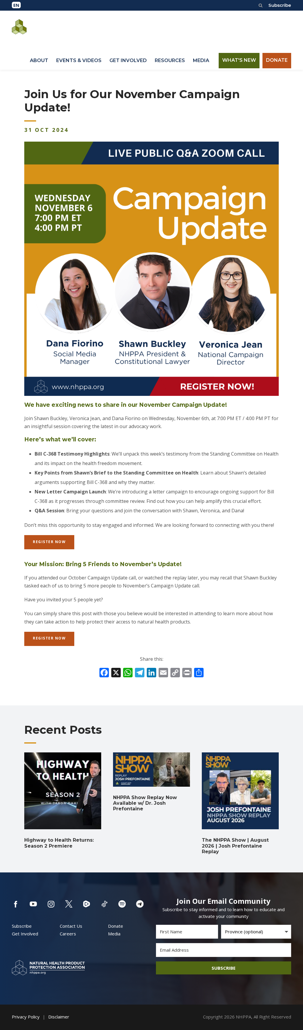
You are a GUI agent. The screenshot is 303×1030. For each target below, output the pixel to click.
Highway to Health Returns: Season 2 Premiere (59, 842)
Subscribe (279, 5)
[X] (116, 673)
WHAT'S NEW (239, 60)
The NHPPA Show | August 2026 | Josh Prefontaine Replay (235, 845)
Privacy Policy (26, 1017)
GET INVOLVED (128, 60)
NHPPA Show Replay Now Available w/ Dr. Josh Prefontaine (145, 803)
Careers (68, 934)
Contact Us (71, 926)
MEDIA (201, 60)
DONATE (277, 60)
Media (114, 934)
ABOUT (39, 60)
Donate (115, 926)
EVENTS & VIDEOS (78, 60)
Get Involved (25, 934)
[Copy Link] (175, 673)
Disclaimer (58, 1017)
